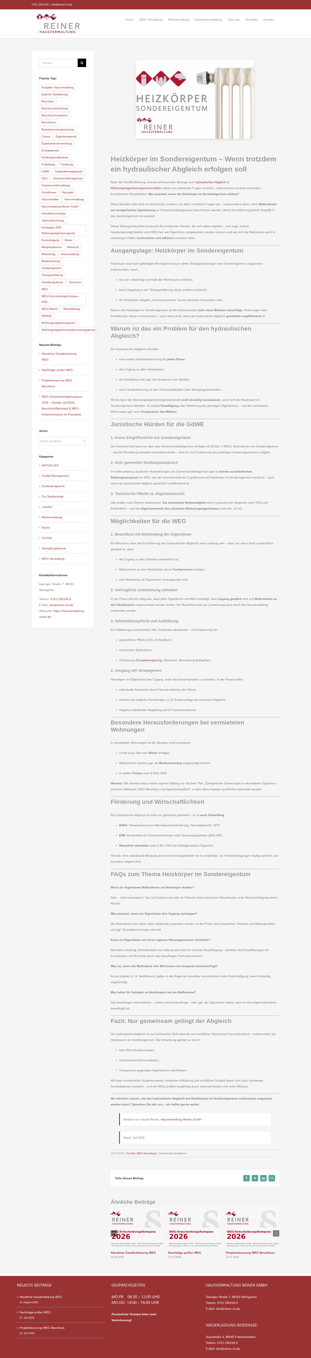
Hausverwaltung (74, 199)
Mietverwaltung (52, 517)
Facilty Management (55, 475)
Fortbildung (48, 164)
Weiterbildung (71, 309)
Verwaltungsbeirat (52, 282)
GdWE (45, 171)
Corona (45, 136)
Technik (131, 1153)
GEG (44, 178)
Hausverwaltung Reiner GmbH (181, 1119)
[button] (114, 1233)
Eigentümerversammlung (56, 143)
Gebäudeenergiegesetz (69, 171)
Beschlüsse (48, 122)
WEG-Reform (49, 309)
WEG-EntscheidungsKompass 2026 (60, 299)
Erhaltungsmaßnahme (54, 157)
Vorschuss (75, 282)
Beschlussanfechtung (54, 108)
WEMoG (46, 316)
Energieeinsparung (149, 660)
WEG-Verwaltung (146, 1153)
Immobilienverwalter (53, 213)
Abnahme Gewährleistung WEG (133, 1252)
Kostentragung (50, 240)
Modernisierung (50, 261)
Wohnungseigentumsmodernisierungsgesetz (68, 330)
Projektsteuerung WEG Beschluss (250, 1252)
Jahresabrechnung (52, 220)
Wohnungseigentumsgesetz (58, 323)
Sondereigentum (51, 268)
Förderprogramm (53, 486)
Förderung (67, 164)
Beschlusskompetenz (54, 115)
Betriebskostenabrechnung (57, 129)
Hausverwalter (50, 199)
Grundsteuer (48, 192)
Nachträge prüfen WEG (184, 1252)
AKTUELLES (50, 465)
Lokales (47, 507)
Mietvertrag (48, 254)
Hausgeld (67, 192)
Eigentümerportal (66, 136)
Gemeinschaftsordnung (55, 185)
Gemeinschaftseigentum (68, 178)
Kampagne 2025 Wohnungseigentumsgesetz (58, 230)
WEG (44, 289)
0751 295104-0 (61, 599)
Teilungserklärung (52, 275)
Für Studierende (52, 496)
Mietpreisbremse (51, 247)
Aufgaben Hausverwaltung (57, 87)
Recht (46, 527)
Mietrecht (73, 247)
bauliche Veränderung (54, 94)
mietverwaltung (70, 254)
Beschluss (47, 101)
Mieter (68, 240)
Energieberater (50, 150)
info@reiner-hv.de (62, 4)
